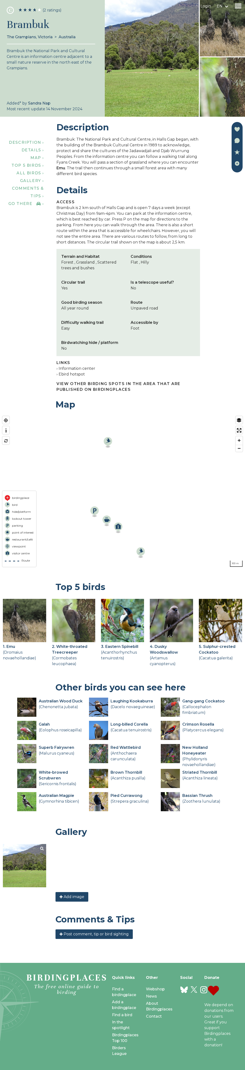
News (151, 996)
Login (205, 6)
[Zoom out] (239, 448)
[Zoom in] (239, 440)
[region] (122, 491)
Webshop (155, 989)
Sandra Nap (39, 103)
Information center (77, 368)
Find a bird (122, 1015)
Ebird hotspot (72, 374)
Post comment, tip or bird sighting (96, 934)
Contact (154, 1016)
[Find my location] (5, 420)
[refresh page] (5, 440)
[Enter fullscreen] (239, 430)
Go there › (26, 203)
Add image (73, 896)
